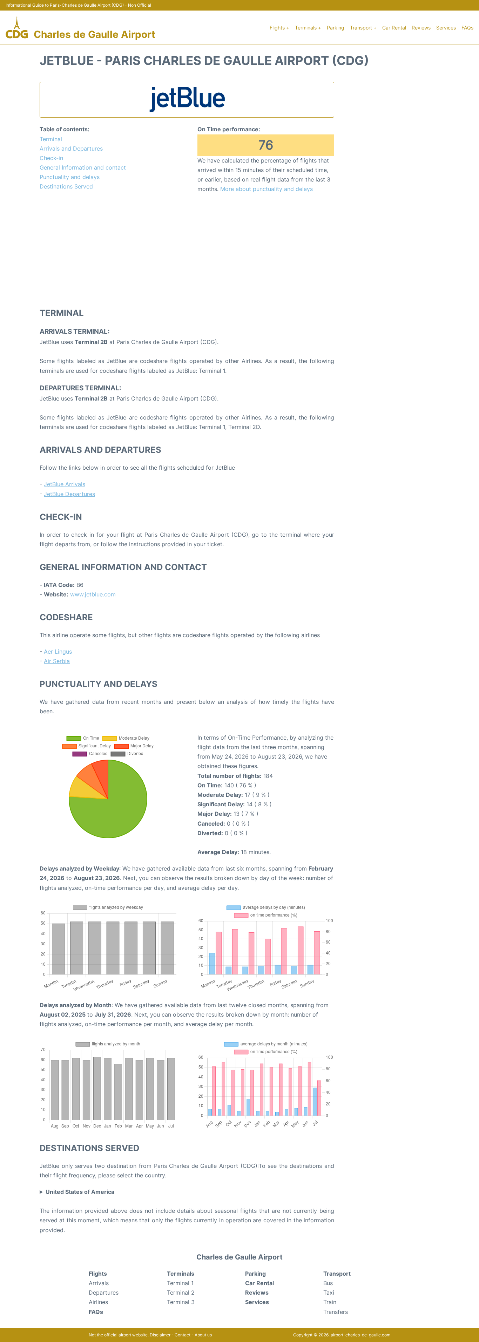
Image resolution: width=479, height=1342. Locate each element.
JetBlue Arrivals (64, 484)
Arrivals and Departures (71, 148)
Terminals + (308, 28)
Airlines (98, 1301)
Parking (335, 28)
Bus (328, 1283)
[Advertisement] (187, 250)
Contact (182, 1334)
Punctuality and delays (70, 176)
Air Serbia (57, 661)
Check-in (51, 157)
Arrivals (99, 1283)
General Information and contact (83, 167)
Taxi (328, 1292)
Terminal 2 (181, 1292)
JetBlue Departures (69, 493)
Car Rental (394, 28)
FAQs (467, 28)
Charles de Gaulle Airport (94, 34)
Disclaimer (160, 1334)
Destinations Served (66, 186)
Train (329, 1301)
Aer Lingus (58, 651)
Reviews (421, 28)
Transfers (335, 1311)
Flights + (279, 28)
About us (203, 1334)
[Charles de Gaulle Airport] (17, 27)
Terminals (180, 1273)
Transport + (363, 28)
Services (446, 28)
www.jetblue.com (93, 594)
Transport (337, 1273)
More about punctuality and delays (266, 188)
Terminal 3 (181, 1301)
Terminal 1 (180, 1283)
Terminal (51, 139)
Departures (104, 1292)
